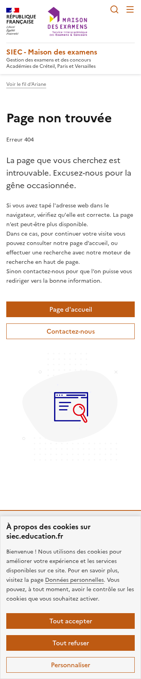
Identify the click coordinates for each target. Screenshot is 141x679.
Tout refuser (70, 643)
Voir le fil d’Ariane (26, 84)
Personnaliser (70, 665)
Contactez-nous (71, 331)
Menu (130, 9)
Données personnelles (74, 580)
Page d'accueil (70, 309)
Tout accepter (70, 621)
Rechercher (114, 9)
